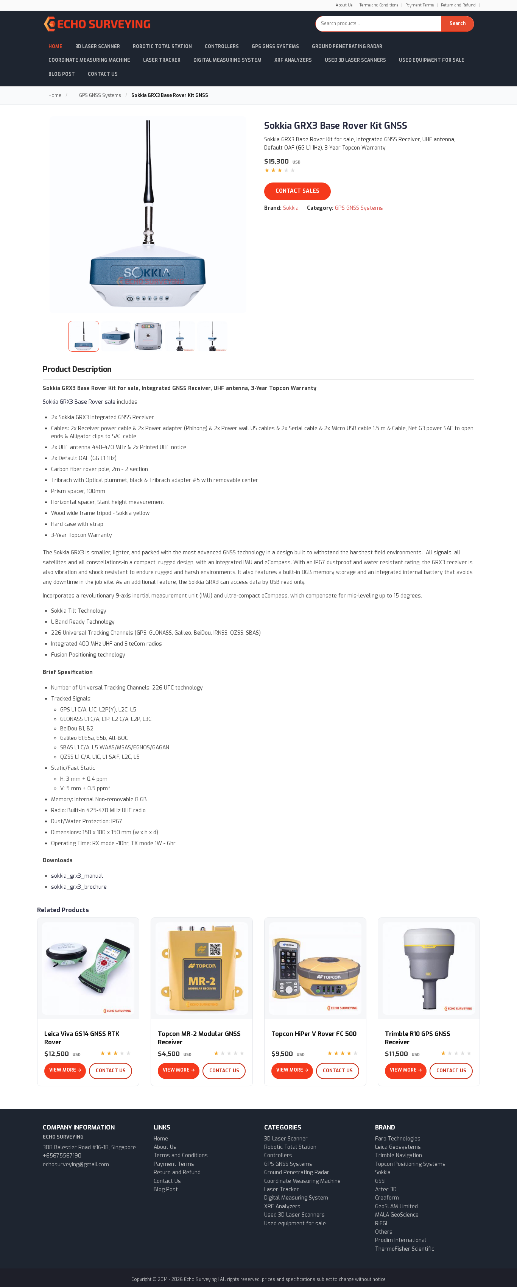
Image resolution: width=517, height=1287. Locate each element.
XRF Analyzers (293, 60)
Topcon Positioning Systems (410, 1164)
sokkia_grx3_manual (77, 876)
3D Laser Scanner (97, 47)
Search (458, 23)
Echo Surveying (200, 1279)
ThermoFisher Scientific (404, 1249)
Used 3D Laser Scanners (355, 60)
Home (55, 47)
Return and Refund (458, 5)
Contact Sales (297, 191)
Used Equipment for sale (431, 60)
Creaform (387, 1197)
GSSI (380, 1181)
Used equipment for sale (295, 1223)
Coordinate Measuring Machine (89, 60)
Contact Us (103, 74)
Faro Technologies (397, 1138)
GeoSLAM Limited (396, 1206)
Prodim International (400, 1240)
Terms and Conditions (379, 5)
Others (383, 1232)
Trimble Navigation (398, 1155)
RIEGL (382, 1223)
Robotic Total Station (162, 47)
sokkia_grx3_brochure (79, 887)
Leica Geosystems (398, 1147)
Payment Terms (419, 5)
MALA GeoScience (397, 1214)
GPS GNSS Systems (275, 47)
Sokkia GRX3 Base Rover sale (79, 402)
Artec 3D (386, 1189)
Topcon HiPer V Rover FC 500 (314, 1034)
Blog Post (61, 74)
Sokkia (291, 208)
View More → (65, 1070)
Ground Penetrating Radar (347, 47)
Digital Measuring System (227, 60)
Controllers (222, 47)
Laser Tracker (162, 60)
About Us (344, 5)
